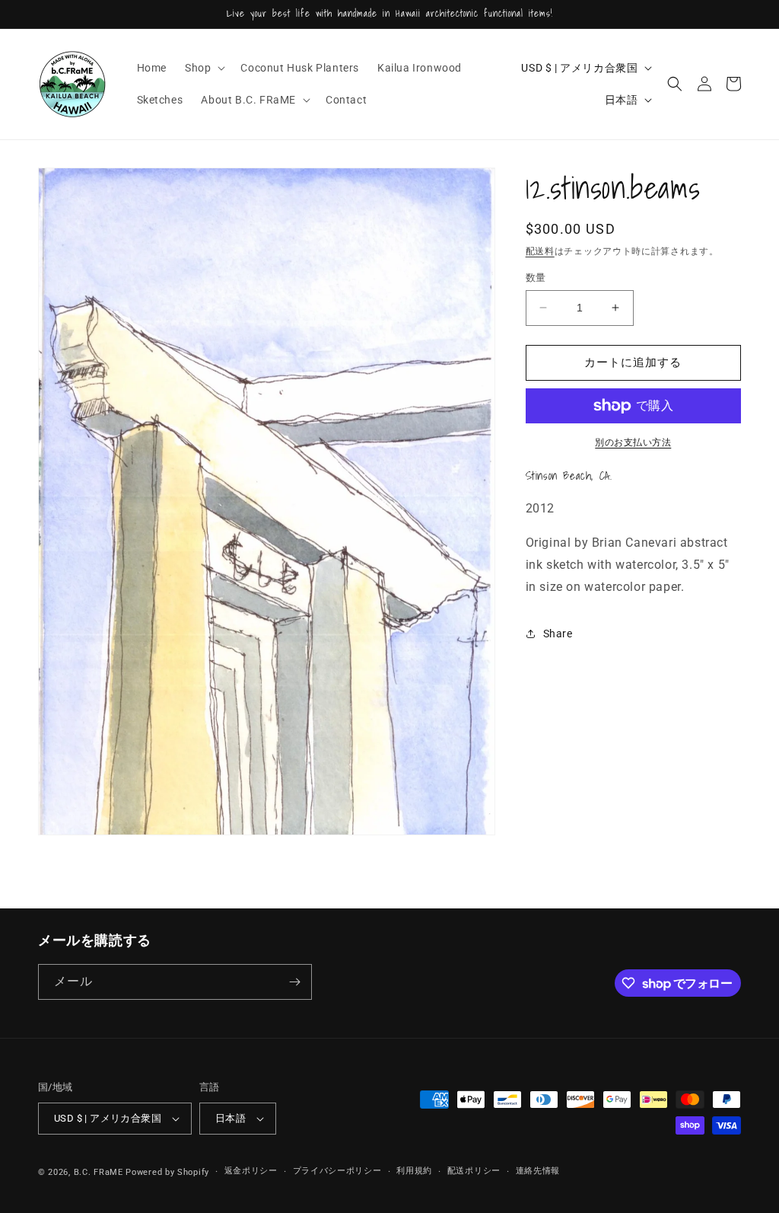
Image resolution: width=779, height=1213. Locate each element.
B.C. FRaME (98, 1172)
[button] (203, 68)
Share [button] (558, 633)
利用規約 (414, 1171)
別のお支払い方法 (633, 442)
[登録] (294, 982)
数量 (536, 277)
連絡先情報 (538, 1171)
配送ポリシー (474, 1171)
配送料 (540, 251)
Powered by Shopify (167, 1172)
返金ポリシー (251, 1171)
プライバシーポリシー (337, 1171)
